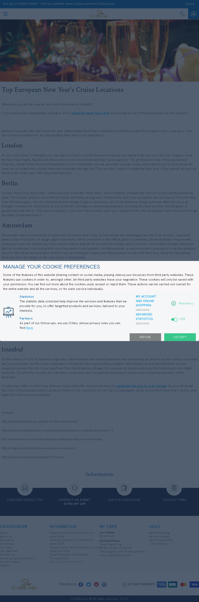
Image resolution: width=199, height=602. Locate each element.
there (29, 328)
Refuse (145, 337)
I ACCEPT (180, 337)
